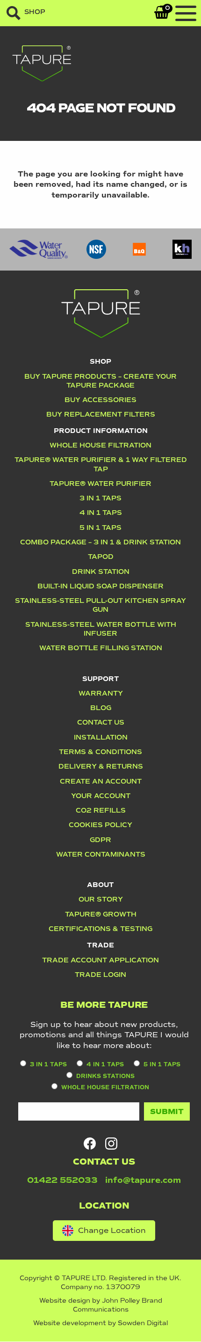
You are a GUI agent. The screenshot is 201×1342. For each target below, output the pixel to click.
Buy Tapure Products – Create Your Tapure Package (100, 380)
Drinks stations (105, 1076)
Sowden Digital (143, 1323)
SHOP (34, 12)
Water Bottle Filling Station (100, 648)
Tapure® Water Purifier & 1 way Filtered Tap (100, 464)
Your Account (100, 796)
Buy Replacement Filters (100, 414)
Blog (100, 708)
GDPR (100, 840)
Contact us (100, 722)
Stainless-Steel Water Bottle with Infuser (100, 629)
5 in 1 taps (100, 527)
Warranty (101, 693)
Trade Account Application (100, 960)
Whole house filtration (100, 445)
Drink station (100, 571)
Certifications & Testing (100, 928)
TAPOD (101, 556)
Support (100, 679)
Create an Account (101, 781)
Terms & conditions (100, 752)
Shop (100, 361)
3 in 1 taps (48, 1064)
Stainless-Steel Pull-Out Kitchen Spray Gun (100, 605)
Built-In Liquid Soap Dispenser (100, 586)
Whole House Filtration (105, 1087)
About (100, 884)
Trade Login (100, 974)
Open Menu (185, 14)
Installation (101, 737)
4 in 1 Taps (100, 512)
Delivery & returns (100, 766)
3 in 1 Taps (100, 498)
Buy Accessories (100, 400)
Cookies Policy (100, 825)
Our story (101, 899)
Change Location (112, 1230)
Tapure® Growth (100, 914)
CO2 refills (101, 810)
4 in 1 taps (105, 1064)
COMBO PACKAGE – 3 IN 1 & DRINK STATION (100, 542)
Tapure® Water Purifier (100, 483)
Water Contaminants (100, 854)
